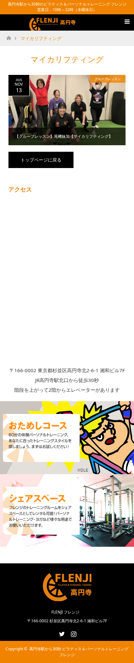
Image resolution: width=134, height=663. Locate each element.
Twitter (61, 633)
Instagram (73, 633)
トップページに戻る (40, 160)
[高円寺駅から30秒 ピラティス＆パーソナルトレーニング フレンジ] (53, 26)
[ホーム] (9, 36)
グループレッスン (108, 79)
